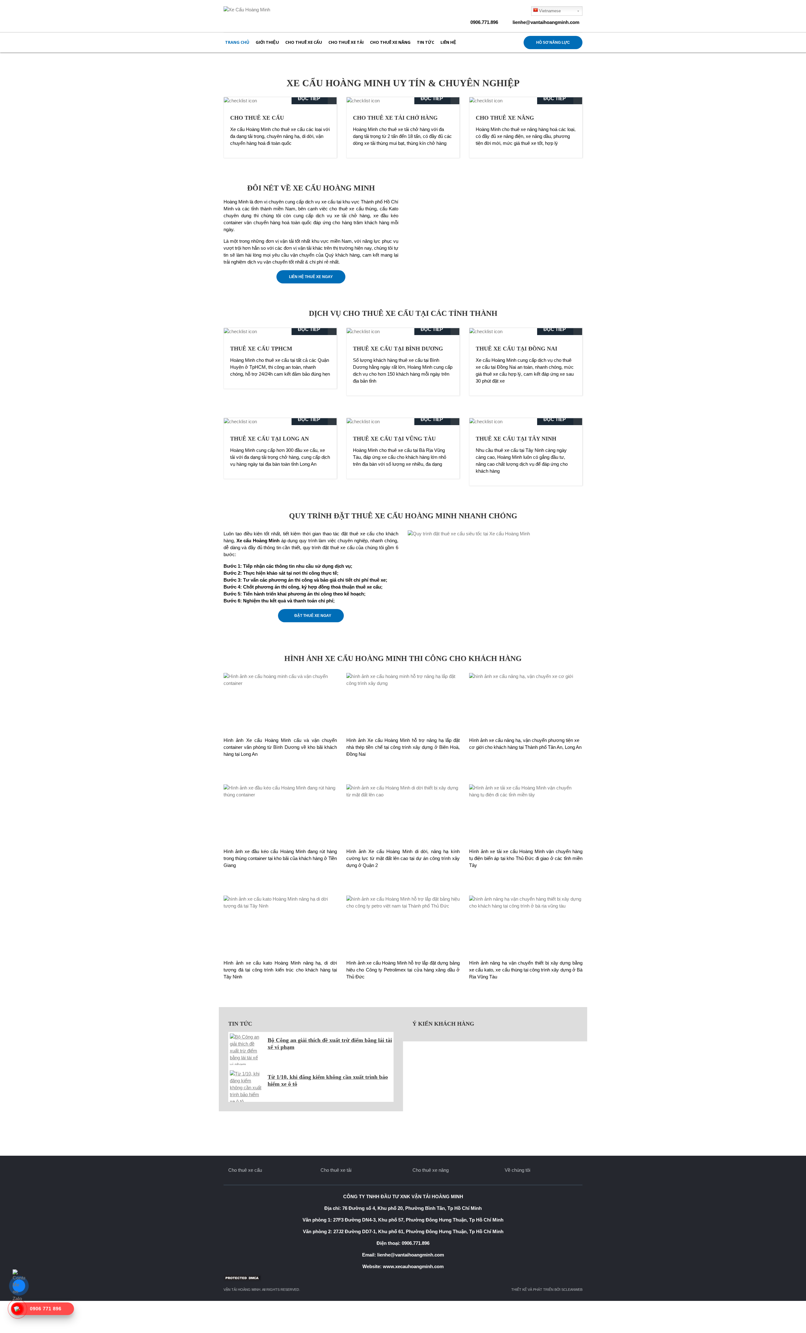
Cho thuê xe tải (346, 42)
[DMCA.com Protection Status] (403, 1278)
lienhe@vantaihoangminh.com (546, 22)
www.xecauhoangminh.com (413, 1266)
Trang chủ (237, 42)
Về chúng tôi (517, 1170)
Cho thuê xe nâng (390, 42)
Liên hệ (448, 42)
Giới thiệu (267, 42)
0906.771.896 (484, 22)
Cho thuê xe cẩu (303, 42)
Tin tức (425, 42)
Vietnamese (550, 11)
